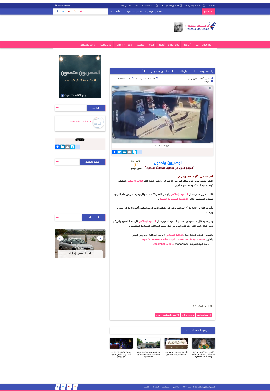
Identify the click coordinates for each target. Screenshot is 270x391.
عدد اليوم (207, 45)
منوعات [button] (141, 45)
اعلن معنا (166, 387)
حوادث (207, 81)
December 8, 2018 (163, 244)
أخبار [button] (197, 45)
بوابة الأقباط (173, 45)
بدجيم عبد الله (188, 315)
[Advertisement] (106, 28)
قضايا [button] (151, 45)
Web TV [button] (120, 45)
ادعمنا (146, 387)
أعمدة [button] (161, 45)
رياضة (130, 45)
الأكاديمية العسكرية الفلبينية (174, 198)
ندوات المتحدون (87, 45)
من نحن (176, 387)
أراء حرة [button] (187, 45)
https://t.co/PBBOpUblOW (156, 239)
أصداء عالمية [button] (106, 45)
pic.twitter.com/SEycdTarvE (188, 239)
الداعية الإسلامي (134, 180)
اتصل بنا (156, 387)
